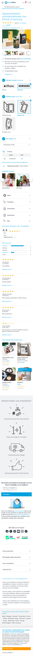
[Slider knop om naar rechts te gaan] (28, 53)
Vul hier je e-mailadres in (10, 488)
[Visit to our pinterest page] (14, 531)
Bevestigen (6, 494)
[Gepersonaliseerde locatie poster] (24, 349)
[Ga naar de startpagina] (10, 2)
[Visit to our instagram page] (22, 531)
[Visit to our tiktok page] (26, 531)
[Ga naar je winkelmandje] (30, 2)
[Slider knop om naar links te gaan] (4, 53)
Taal (5, 235)
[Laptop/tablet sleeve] (9, 349)
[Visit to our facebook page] (7, 531)
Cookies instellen (7, 652)
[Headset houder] (9, 374)
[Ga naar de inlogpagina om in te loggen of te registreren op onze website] (25, 2)
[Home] (2, 7)
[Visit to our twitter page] (11, 531)
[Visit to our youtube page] (18, 531)
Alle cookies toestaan (8, 648)
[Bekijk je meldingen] (28, 2)
